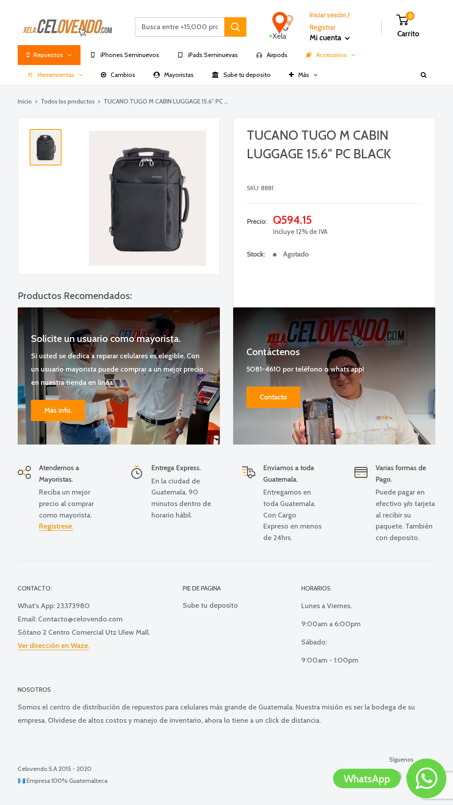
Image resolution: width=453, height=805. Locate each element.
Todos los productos (68, 101)
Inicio (25, 101)
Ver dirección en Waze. (53, 645)
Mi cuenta (326, 37)
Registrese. (56, 526)
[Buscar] (235, 27)
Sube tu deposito (210, 605)
